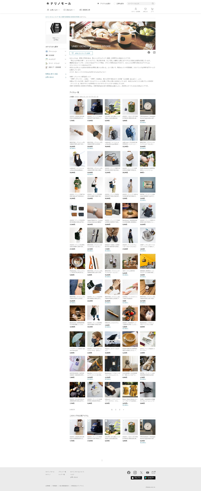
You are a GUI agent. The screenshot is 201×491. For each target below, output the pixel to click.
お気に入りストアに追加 (82, 53)
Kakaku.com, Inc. (151, 487)
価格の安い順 (84, 96)
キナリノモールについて (77, 472)
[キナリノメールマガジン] (153, 472)
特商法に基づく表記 (52, 74)
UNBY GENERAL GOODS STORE (70, 17)
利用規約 (55, 485)
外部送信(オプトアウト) (77, 485)
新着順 (77, 96)
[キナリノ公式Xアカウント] (141, 472)
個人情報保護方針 (64, 485)
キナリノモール (50, 17)
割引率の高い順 (93, 96)
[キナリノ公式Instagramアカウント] (135, 472)
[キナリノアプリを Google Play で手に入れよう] (149, 479)
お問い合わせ (50, 77)
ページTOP (102, 460)
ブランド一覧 (62, 472)
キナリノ (48, 474)
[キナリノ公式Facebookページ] (129, 472)
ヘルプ (72, 474)
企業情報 (48, 485)
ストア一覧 (57, 17)
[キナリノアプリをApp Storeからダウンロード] (136, 479)
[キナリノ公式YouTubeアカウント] (148, 472)
